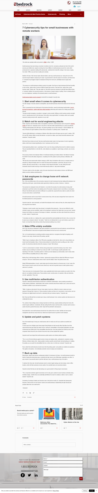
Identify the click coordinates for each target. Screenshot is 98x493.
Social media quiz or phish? (25, 410)
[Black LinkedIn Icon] (36, 475)
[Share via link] (33, 393)
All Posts (18, 14)
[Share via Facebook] (23, 393)
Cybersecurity (52, 14)
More (69, 14)
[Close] (96, 491)
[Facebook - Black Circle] (23, 475)
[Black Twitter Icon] (29, 475)
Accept (91, 490)
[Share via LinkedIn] (30, 393)
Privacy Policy (56, 490)
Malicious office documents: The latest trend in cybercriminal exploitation (49, 422)
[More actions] (75, 24)
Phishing (62, 14)
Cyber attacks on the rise (71, 422)
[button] (81, 14)
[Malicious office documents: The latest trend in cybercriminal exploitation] (49, 414)
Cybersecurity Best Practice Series (34, 14)
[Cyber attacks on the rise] (72, 414)
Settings (85, 490)
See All (81, 405)
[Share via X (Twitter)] (26, 393)
